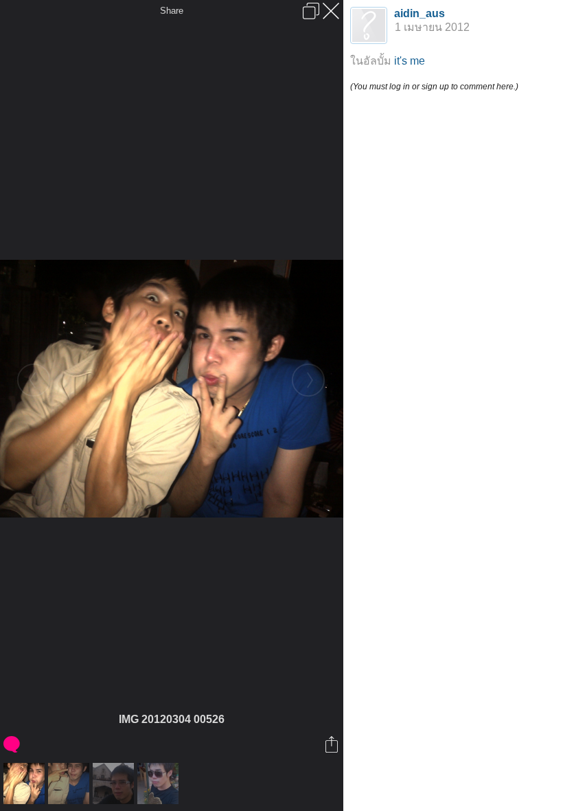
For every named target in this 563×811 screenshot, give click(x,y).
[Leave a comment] (12, 744)
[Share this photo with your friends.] (332, 744)
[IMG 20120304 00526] (25, 783)
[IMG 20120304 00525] (70, 783)
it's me (409, 61)
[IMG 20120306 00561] (159, 783)
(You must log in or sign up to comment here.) (434, 86)
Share (171, 10)
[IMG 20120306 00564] (115, 783)
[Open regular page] (311, 11)
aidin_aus (419, 13)
